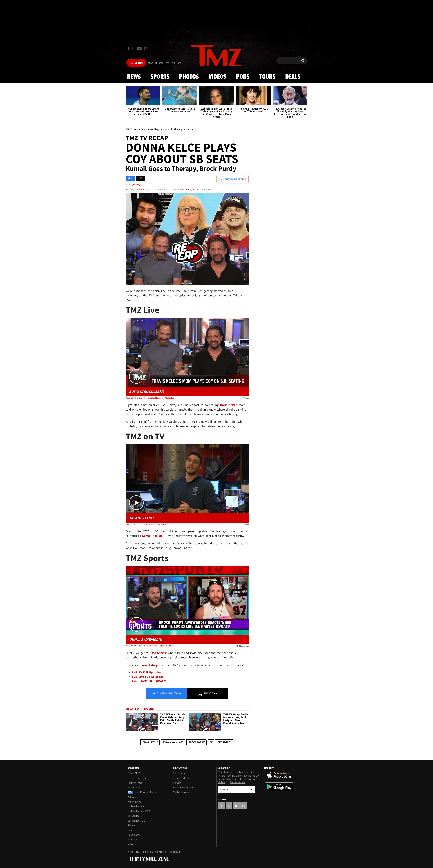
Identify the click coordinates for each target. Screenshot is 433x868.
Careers (177, 782)
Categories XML (136, 820)
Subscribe (251, 789)
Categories (134, 816)
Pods (242, 77)
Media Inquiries (181, 792)
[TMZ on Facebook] (128, 48)
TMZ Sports (158, 653)
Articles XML (134, 801)
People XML (134, 835)
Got (136, 63)
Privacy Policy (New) (138, 778)
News (134, 77)
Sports (160, 77)
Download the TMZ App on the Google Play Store (279, 786)
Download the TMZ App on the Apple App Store (279, 775)
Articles (132, 797)
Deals (292, 77)
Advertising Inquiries (184, 787)
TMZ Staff (134, 185)
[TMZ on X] (133, 48)
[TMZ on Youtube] (139, 48)
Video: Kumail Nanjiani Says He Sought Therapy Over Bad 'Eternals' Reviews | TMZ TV (150, 524)
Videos (217, 77)
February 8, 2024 (145, 189)
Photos (189, 77)
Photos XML (134, 839)
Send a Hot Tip (181, 778)
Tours (267, 77)
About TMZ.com (136, 773)
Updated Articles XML (139, 811)
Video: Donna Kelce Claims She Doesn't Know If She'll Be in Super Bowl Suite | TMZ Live (150, 398)
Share (168, 693)
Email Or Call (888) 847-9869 (164, 63)
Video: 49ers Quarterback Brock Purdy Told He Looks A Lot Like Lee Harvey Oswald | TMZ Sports (150, 646)
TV (210, 742)
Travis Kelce (150, 742)
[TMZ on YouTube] (236, 805)
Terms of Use (135, 782)
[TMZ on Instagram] (146, 48)
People (131, 830)
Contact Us (179, 773)
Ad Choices (134, 787)
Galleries (132, 825)
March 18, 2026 (190, 189)
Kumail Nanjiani (173, 742)
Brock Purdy (196, 742)
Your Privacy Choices (145, 792)
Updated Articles (137, 806)
